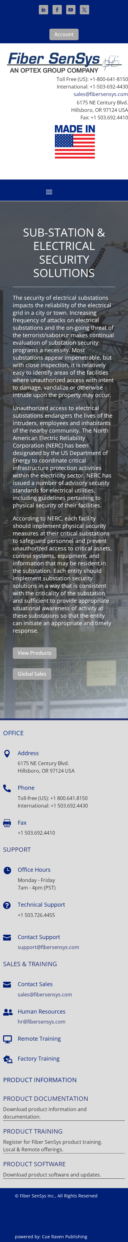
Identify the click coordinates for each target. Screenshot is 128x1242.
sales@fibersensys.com (101, 94)
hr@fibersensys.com (42, 1021)
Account (64, 34)
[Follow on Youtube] (70, 9)
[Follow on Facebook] (57, 9)
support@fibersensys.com (48, 947)
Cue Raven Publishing (64, 1237)
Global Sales (32, 673)
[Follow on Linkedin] (43, 9)
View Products (35, 653)
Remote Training (39, 1038)
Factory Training (39, 1058)
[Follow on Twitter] (84, 9)
